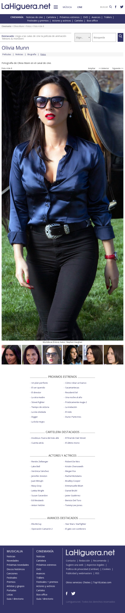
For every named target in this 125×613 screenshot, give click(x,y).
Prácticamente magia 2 (76, 402)
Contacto (71, 560)
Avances (96, 17)
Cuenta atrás (37, 442)
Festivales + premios (47, 581)
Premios (11, 581)
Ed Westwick (37, 500)
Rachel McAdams (73, 476)
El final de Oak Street (75, 437)
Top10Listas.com (102, 582)
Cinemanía (6, 26)
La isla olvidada (38, 411)
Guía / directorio (15, 598)
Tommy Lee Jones (73, 505)
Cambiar (93, 569)
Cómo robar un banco (75, 382)
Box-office (92, 20)
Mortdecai (47, 342)
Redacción (84, 560)
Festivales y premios (38, 20)
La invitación (71, 407)
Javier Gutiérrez (72, 495)
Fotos (28, 26)
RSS (97, 573)
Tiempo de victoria (40, 407)
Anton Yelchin (38, 505)
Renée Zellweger (39, 461)
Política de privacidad (77, 569)
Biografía (32, 54)
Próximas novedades (18, 564)
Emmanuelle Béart (74, 485)
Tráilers (108, 17)
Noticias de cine (34, 17)
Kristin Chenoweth (74, 466)
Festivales (12, 577)
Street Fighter (38, 402)
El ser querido (38, 387)
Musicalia (15, 551)
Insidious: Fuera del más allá (45, 437)
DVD (85, 17)
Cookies (106, 569)
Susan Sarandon (39, 495)
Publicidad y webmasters (79, 573)
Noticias (19, 54)
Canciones (12, 573)
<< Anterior (104, 68)
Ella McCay (36, 523)
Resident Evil (71, 392)
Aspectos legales (95, 564)
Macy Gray (36, 485)
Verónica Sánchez (40, 471)
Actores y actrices (61, 20)
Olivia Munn (18, 26)
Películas (6, 54)
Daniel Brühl (71, 490)
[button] (56, 7)
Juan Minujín (37, 480)
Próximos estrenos (70, 17)
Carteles (79, 20)
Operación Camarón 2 (42, 528)
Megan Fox (70, 471)
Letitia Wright (37, 490)
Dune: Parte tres (73, 416)
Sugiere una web (74, 564)
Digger (34, 416)
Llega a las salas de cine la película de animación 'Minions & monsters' (34, 37)
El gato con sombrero (75, 528)
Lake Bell (35, 466)
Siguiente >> (117, 68)
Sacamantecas (72, 387)
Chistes (86, 582)
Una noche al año (73, 397)
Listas (10, 594)
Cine (79, 7)
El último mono (72, 442)
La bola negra (37, 421)
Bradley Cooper (72, 480)
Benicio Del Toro (73, 500)
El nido (68, 411)
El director (36, 392)
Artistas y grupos (15, 586)
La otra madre (38, 397)
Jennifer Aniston (39, 476)
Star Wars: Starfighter (75, 523)
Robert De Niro (72, 461)
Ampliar (91, 68)
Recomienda (99, 560)
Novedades (13, 560)
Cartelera (51, 17)
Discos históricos (16, 569)
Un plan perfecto (39, 382)
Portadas (11, 590)
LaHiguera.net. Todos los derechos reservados (90, 601)
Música (67, 7)
